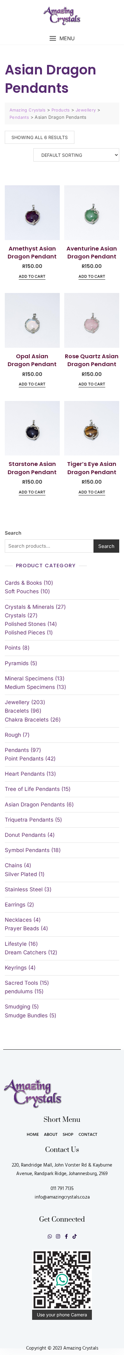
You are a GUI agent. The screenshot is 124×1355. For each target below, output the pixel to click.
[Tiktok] (74, 1236)
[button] (62, 38)
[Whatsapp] (49, 1236)
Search (13, 533)
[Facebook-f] (66, 1236)
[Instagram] (58, 1236)
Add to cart (32, 276)
